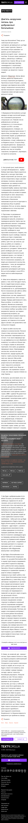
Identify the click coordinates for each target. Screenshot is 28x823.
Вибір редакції (5, 784)
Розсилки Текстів (5, 782)
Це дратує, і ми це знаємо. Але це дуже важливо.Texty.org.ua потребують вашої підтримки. (13, 437)
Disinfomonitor (5, 798)
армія (16, 723)
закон (11, 723)
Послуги (3, 792)
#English (3, 786)
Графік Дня (4, 807)
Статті (2, 778)
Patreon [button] (5, 482)
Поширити (6, 35)
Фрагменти (4, 780)
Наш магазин (4, 805)
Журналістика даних (6, 790)
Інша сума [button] (5, 475)
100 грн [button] (4, 471)
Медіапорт (11, 76)
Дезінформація (5, 796)
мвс (7, 723)
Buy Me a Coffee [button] (16, 482)
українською (13, 817)
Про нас (3, 776)
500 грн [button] (12, 471)
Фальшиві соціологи (6, 794)
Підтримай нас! (5, 803)
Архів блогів (4, 809)
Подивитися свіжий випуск (14, 763)
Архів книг (4, 811)
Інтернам (3, 799)
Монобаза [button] (5, 486)
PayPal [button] (15, 486)
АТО (3, 723)
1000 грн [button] (20, 471)
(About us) (8, 776)
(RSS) (6, 778)
